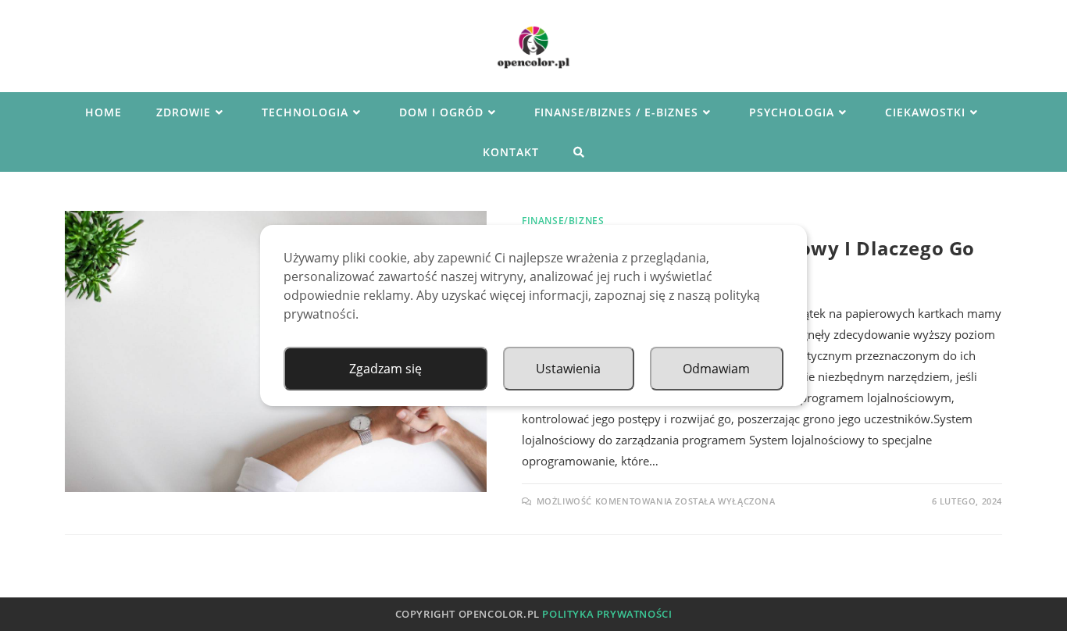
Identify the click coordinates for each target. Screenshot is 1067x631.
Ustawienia (568, 368)
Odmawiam (716, 368)
